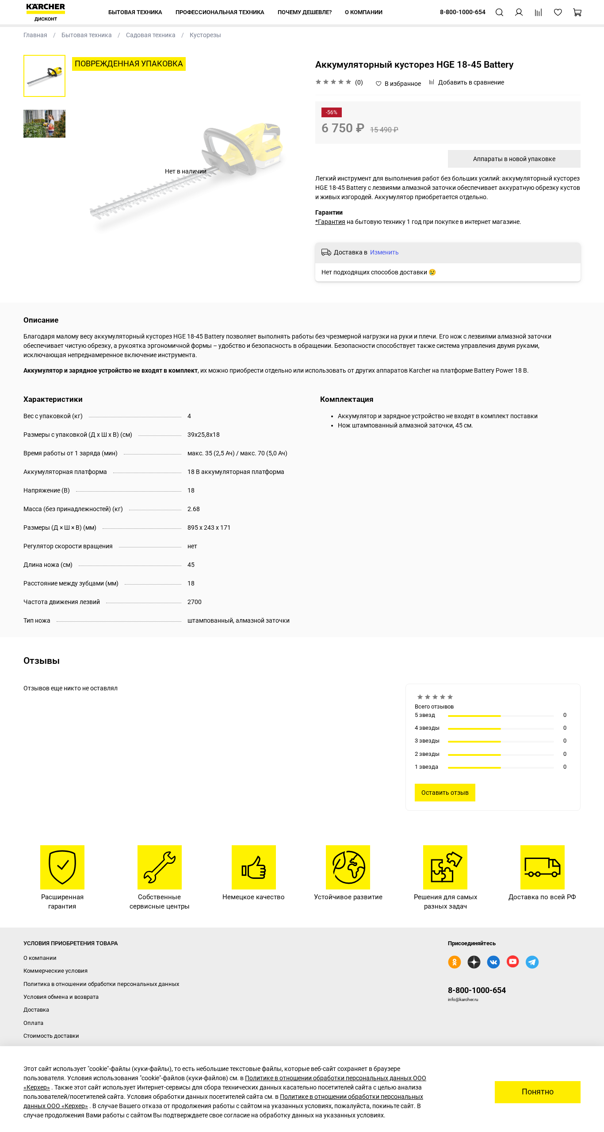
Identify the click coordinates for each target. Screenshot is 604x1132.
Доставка (36, 1009)
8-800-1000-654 (477, 990)
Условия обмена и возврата (61, 996)
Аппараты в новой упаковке (514, 158)
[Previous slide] (85, 171)
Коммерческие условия (55, 970)
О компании (40, 958)
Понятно (538, 1091)
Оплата (33, 1023)
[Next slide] (286, 171)
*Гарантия (330, 221)
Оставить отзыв (445, 792)
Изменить (384, 252)
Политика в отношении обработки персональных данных (101, 984)
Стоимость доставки (51, 1035)
